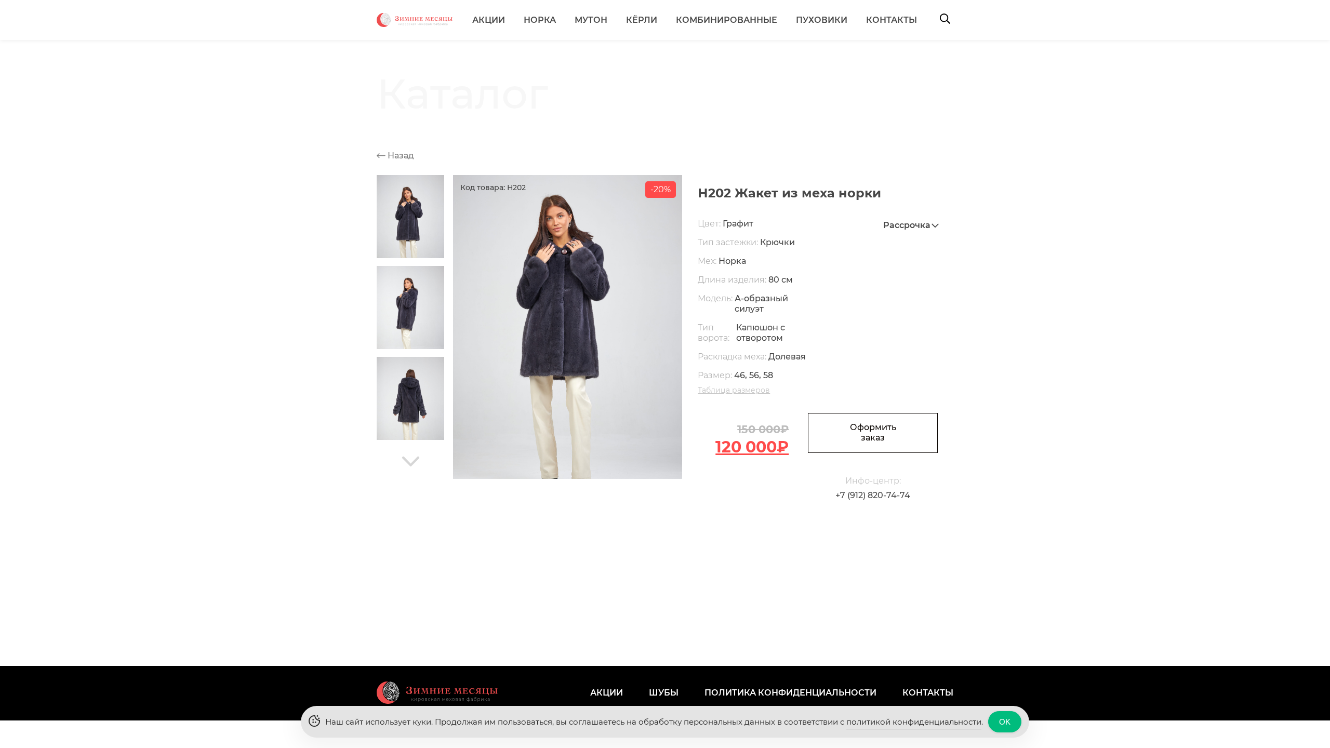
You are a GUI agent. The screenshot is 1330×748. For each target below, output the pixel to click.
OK (1004, 721)
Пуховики (821, 20)
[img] (410, 461)
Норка (540, 20)
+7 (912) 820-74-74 (872, 495)
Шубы (664, 693)
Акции (488, 20)
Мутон (591, 20)
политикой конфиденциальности (913, 722)
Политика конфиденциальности (790, 693)
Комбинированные (726, 20)
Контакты (891, 20)
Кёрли (641, 20)
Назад (399, 156)
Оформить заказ (873, 432)
